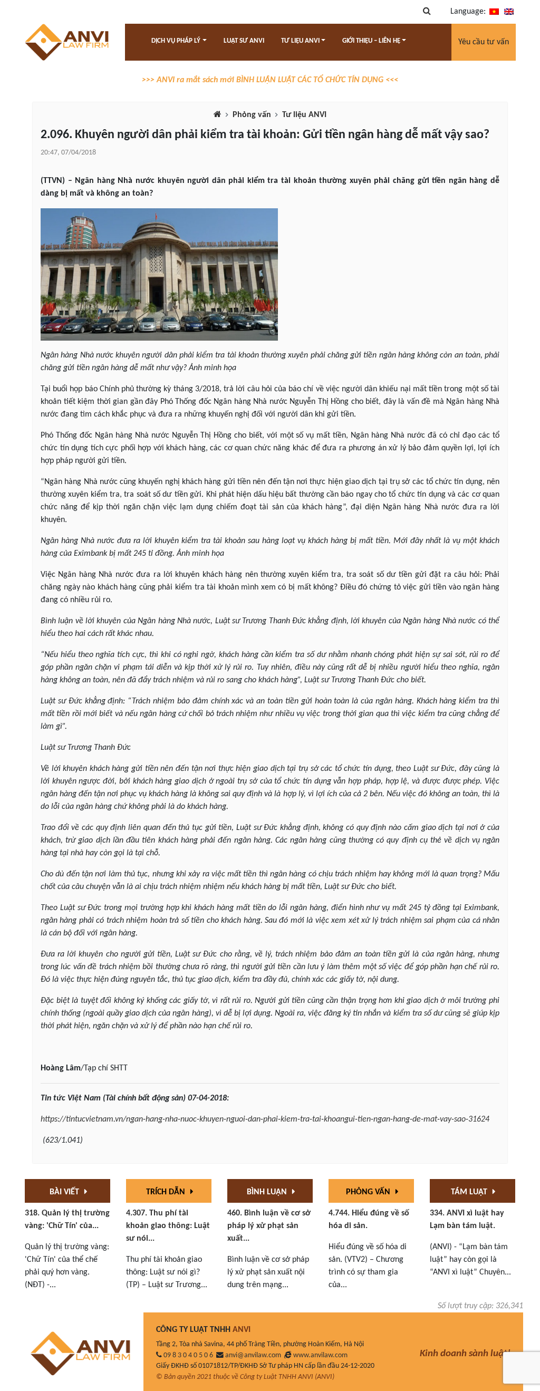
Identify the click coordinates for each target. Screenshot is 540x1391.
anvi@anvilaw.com (253, 1355)
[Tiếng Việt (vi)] (494, 11)
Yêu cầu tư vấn (483, 42)
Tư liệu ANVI (304, 115)
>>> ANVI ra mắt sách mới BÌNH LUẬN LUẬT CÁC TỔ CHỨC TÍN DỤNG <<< (270, 80)
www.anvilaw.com (320, 1355)
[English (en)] (509, 11)
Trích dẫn (166, 1192)
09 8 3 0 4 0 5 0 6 (188, 1355)
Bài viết (65, 1192)
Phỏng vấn (252, 115)
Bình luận (268, 1192)
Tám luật (470, 1192)
